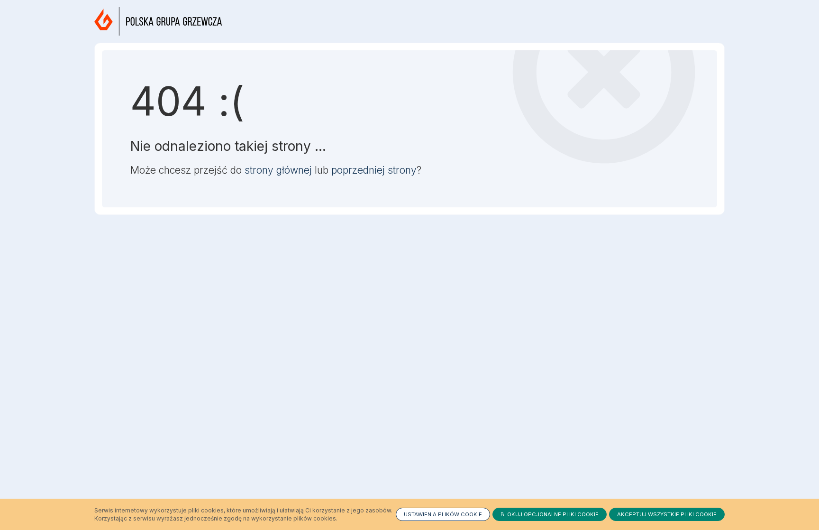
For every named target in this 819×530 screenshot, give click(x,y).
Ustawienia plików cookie (443, 514)
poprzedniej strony (374, 170)
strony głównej (278, 170)
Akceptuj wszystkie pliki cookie (667, 514)
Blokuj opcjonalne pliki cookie (549, 514)
